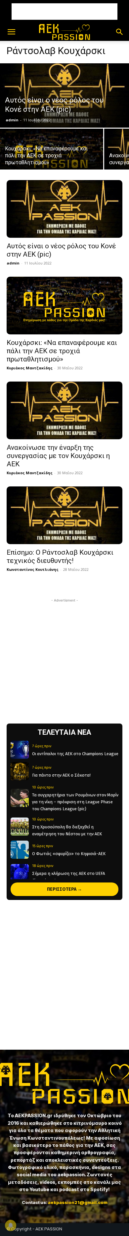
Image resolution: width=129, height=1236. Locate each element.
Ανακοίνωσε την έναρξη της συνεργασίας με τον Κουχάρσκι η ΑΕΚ (58, 456)
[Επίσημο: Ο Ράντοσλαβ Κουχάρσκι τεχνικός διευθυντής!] (64, 515)
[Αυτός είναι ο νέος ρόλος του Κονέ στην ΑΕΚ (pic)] (64, 95)
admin (12, 119)
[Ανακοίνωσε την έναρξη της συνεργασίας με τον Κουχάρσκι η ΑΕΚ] (64, 410)
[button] (11, 32)
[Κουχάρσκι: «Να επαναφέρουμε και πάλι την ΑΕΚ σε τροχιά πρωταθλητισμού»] (51, 154)
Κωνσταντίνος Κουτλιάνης (33, 569)
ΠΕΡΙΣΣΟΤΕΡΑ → (64, 889)
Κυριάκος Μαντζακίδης (30, 367)
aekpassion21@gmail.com (78, 1202)
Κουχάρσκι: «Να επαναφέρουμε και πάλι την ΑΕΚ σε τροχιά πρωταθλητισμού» (62, 351)
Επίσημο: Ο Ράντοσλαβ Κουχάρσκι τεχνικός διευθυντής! (60, 556)
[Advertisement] (64, 11)
